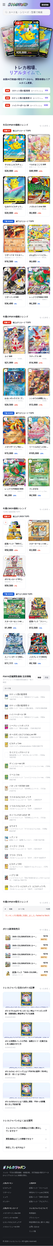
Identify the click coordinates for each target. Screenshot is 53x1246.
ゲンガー (6, 1201)
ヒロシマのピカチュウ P (12, 1222)
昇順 (46, 677)
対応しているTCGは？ (26, 1147)
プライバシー (34, 1217)
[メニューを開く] (4, 4)
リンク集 (32, 1231)
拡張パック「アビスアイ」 (39, 1201)
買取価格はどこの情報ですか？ (26, 1139)
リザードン (7, 1192)
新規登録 (45, 5)
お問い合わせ (34, 1226)
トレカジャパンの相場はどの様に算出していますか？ (26, 1129)
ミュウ (5, 1197)
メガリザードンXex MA (12, 1213)
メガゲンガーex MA (10, 1217)
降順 (39, 677)
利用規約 (32, 1213)
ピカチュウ (7, 1188)
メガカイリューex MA (11, 1226)
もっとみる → (45, 125)
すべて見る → (45, 930)
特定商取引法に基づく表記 (39, 1222)
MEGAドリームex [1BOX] (39, 1192)
